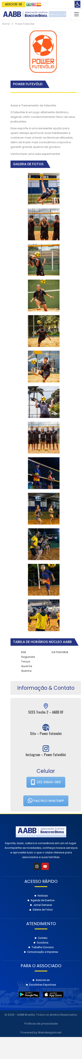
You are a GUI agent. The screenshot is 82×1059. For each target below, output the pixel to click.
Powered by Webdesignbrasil (41, 1032)
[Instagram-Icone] (45, 748)
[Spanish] (38, 4)
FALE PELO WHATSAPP (49, 801)
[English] (33, 4)
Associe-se (13, 4)
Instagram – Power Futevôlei (46, 754)
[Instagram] (37, 866)
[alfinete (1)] (45, 706)
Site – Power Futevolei (46, 733)
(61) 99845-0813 (49, 782)
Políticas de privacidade (41, 1024)
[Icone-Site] (45, 727)
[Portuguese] (28, 4)
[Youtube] (45, 866)
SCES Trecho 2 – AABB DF (45, 712)
